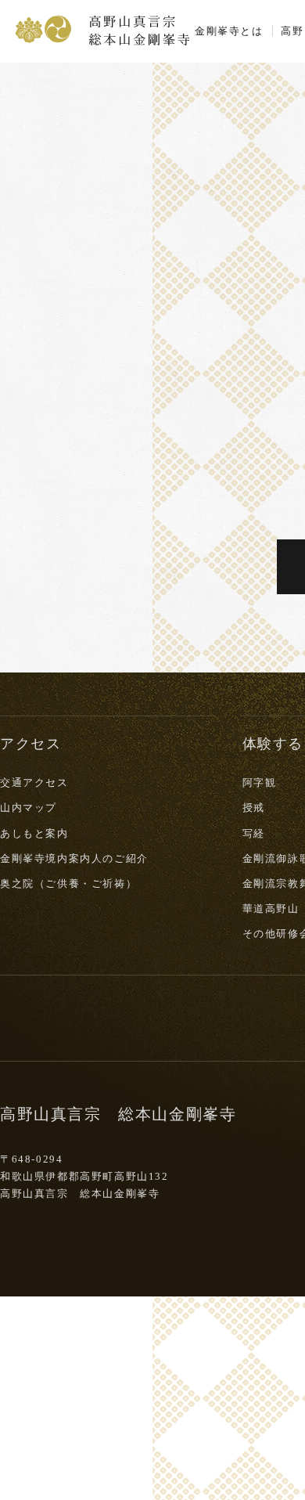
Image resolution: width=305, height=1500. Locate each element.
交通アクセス (34, 782)
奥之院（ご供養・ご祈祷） (68, 883)
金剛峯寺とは (229, 31)
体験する (272, 744)
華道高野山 (271, 908)
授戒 (253, 807)
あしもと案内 (34, 833)
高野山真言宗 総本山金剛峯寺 (102, 29)
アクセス (30, 744)
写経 (253, 833)
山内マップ (28, 807)
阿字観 (259, 782)
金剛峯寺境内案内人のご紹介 (74, 858)
